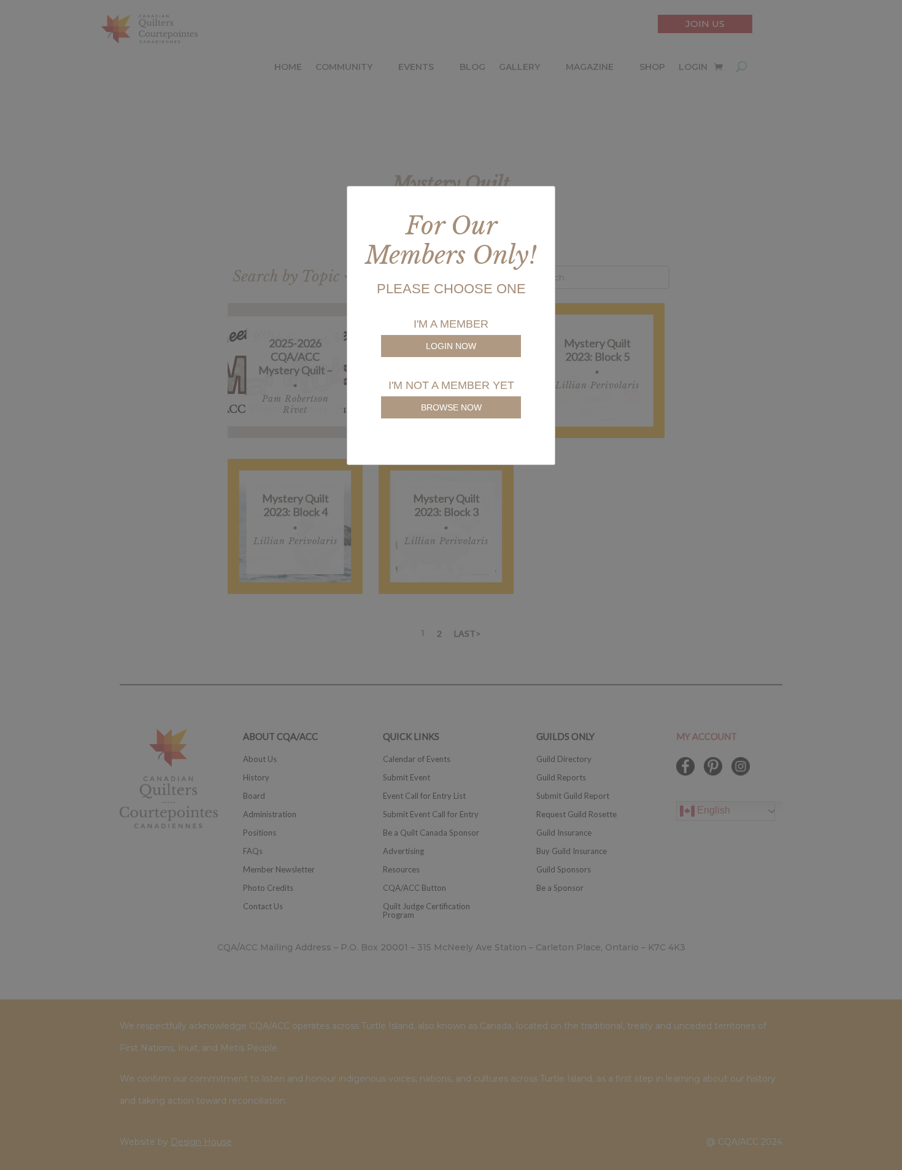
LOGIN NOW (451, 346)
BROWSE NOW (451, 407)
